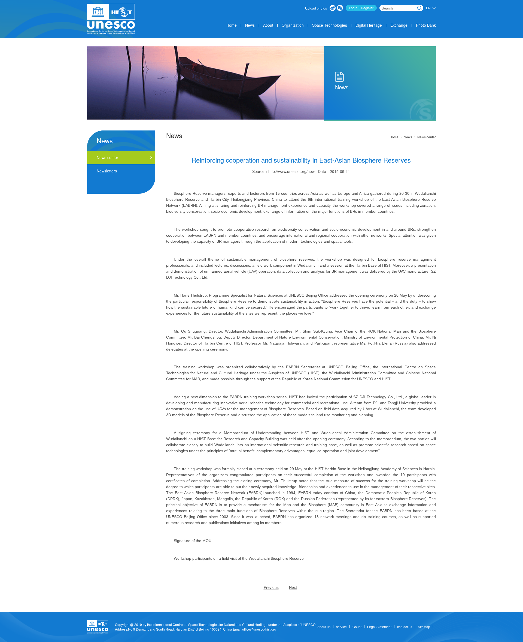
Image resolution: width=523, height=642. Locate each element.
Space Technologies (329, 25)
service (341, 626)
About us (323, 626)
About (268, 25)
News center (426, 137)
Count (356, 626)
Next (293, 587)
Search (419, 8)
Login (353, 7)
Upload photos (316, 8)
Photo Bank (426, 25)
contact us (404, 626)
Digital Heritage (368, 25)
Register (367, 7)
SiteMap (424, 626)
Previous (271, 587)
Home (231, 25)
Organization (293, 25)
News (250, 25)
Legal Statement (379, 626)
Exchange (399, 25)
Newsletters (107, 171)
